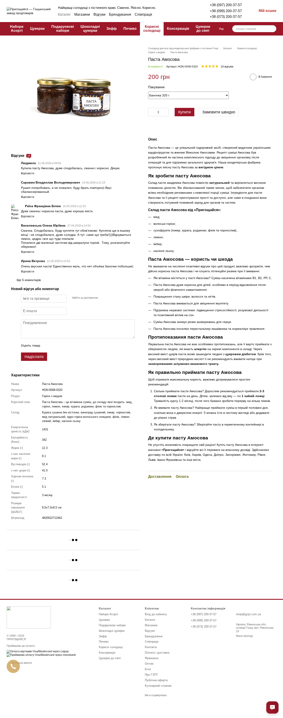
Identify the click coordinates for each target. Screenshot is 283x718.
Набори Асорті (16, 28)
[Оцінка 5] (75, 345)
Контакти (151, 647)
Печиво (130, 28)
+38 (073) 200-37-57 (226, 17)
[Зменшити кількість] (151, 112)
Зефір (111, 28)
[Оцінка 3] (61, 345)
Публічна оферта (156, 680)
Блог (148, 669)
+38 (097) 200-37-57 (226, 5)
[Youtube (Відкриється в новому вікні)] (190, 14)
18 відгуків (227, 66)
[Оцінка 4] (68, 345)
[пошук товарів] (272, 28)
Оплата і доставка (157, 652)
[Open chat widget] (272, 707)
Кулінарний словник (158, 685)
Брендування (120, 14)
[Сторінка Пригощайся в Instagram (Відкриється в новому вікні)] (174, 14)
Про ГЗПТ (151, 674)
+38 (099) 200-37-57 (226, 11)
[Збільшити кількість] (165, 112)
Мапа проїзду (244, 635)
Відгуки (99, 14)
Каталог (64, 14)
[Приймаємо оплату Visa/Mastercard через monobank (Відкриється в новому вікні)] (41, 655)
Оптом (149, 663)
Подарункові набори (62, 28)
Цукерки (37, 28)
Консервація (178, 28)
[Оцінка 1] (47, 345)
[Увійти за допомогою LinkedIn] (117, 298)
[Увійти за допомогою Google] (110, 298)
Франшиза (151, 658)
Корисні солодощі (151, 28)
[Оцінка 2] (54, 345)
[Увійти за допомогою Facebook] (102, 298)
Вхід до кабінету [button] (156, 614)
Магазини (82, 14)
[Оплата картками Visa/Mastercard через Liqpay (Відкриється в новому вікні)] (38, 651)
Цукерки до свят (203, 28)
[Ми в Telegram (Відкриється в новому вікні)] (180, 14)
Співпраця (143, 14)
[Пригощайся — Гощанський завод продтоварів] (29, 617)
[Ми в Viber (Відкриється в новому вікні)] (185, 14)
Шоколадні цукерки (90, 28)
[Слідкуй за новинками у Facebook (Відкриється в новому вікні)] (169, 14)
